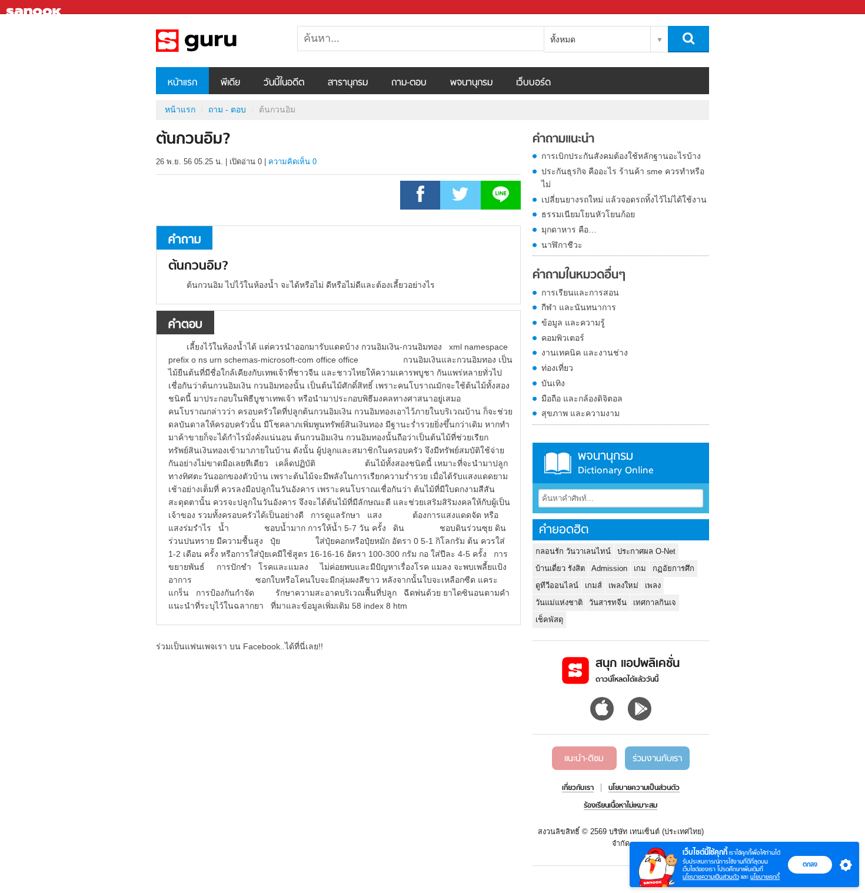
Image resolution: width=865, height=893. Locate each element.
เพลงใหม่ (623, 585)
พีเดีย (230, 83)
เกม (640, 568)
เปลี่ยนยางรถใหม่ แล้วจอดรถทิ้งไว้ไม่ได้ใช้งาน (624, 199)
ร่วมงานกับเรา (657, 759)
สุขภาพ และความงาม (580, 413)
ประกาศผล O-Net (646, 551)
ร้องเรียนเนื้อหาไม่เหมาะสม (620, 806)
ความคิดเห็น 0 (292, 161)
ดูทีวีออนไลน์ (556, 585)
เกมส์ (593, 585)
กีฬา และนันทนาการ (578, 307)
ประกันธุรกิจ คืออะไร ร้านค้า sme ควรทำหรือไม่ (622, 178)
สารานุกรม (348, 83)
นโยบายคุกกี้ (765, 877)
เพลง (653, 585)
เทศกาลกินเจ (654, 602)
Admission (609, 568)
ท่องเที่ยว (557, 368)
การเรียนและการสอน (580, 292)
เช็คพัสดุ (549, 619)
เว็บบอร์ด (533, 83)
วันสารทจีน (608, 602)
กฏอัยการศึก (673, 568)
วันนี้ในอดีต (284, 83)
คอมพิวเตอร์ (562, 338)
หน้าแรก (182, 83)
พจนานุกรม (471, 83)
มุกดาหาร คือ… (569, 229)
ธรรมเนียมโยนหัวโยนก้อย (588, 214)
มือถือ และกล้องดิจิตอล (582, 398)
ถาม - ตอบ (227, 109)
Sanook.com (35, 7)
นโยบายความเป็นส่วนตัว (711, 877)
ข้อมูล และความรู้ (573, 322)
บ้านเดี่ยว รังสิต (560, 568)
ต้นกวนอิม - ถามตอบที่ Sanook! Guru (218, 41)
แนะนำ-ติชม (584, 759)
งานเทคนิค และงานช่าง (584, 352)
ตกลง (810, 864)
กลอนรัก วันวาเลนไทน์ (573, 551)
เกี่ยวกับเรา (578, 788)
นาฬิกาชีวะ (562, 245)
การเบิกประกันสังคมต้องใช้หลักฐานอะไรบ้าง (621, 156)
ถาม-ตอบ (409, 83)
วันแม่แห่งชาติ (559, 602)
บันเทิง (553, 383)
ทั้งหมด (562, 39)
